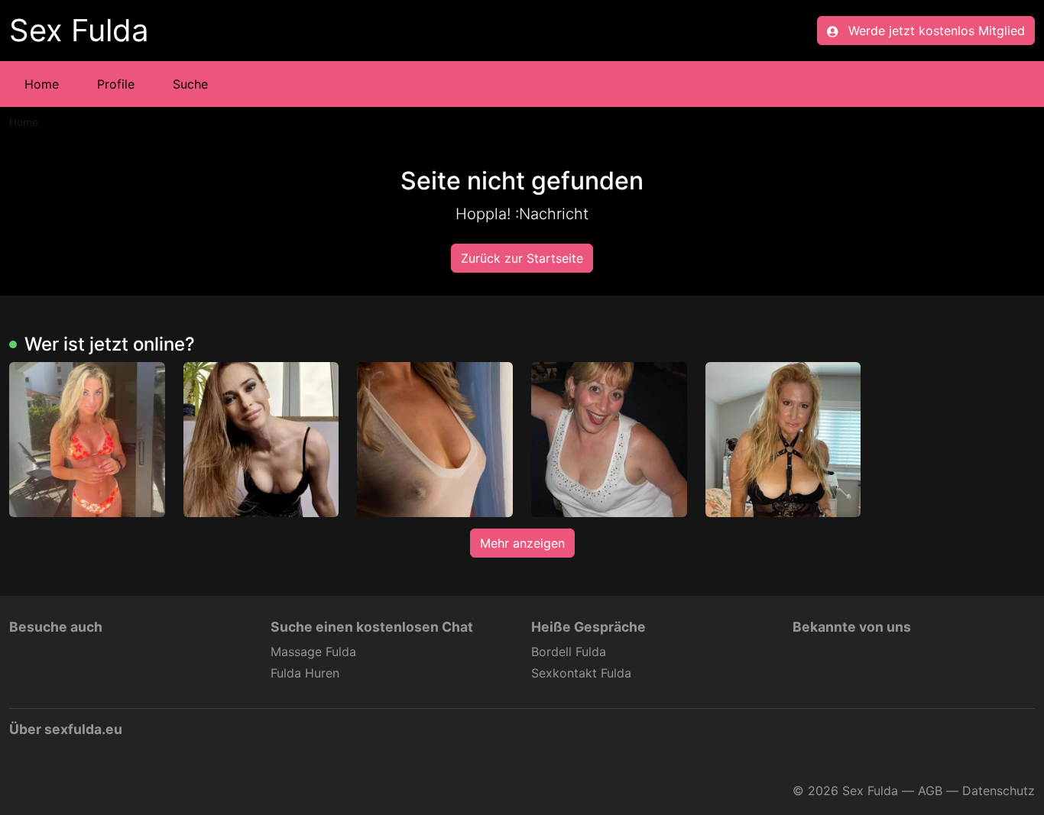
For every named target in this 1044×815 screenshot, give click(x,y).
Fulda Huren (305, 673)
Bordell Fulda (568, 651)
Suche (190, 84)
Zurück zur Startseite (522, 258)
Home (41, 84)
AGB (930, 790)
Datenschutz (998, 790)
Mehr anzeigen (522, 543)
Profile (116, 84)
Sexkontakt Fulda (581, 673)
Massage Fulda (313, 651)
